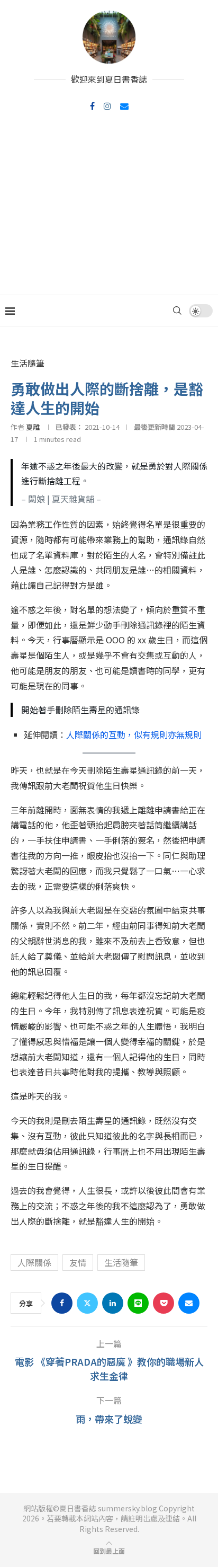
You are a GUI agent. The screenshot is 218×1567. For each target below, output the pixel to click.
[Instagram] (107, 106)
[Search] (177, 310)
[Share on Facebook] (61, 1303)
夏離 (33, 427)
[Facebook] (92, 106)
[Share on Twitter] (87, 1303)
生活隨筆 (121, 1262)
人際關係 (34, 1262)
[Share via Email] (188, 1303)
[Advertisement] (109, 209)
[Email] (124, 106)
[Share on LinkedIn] (112, 1303)
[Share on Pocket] (163, 1303)
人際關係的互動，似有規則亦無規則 (134, 734)
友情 (77, 1262)
